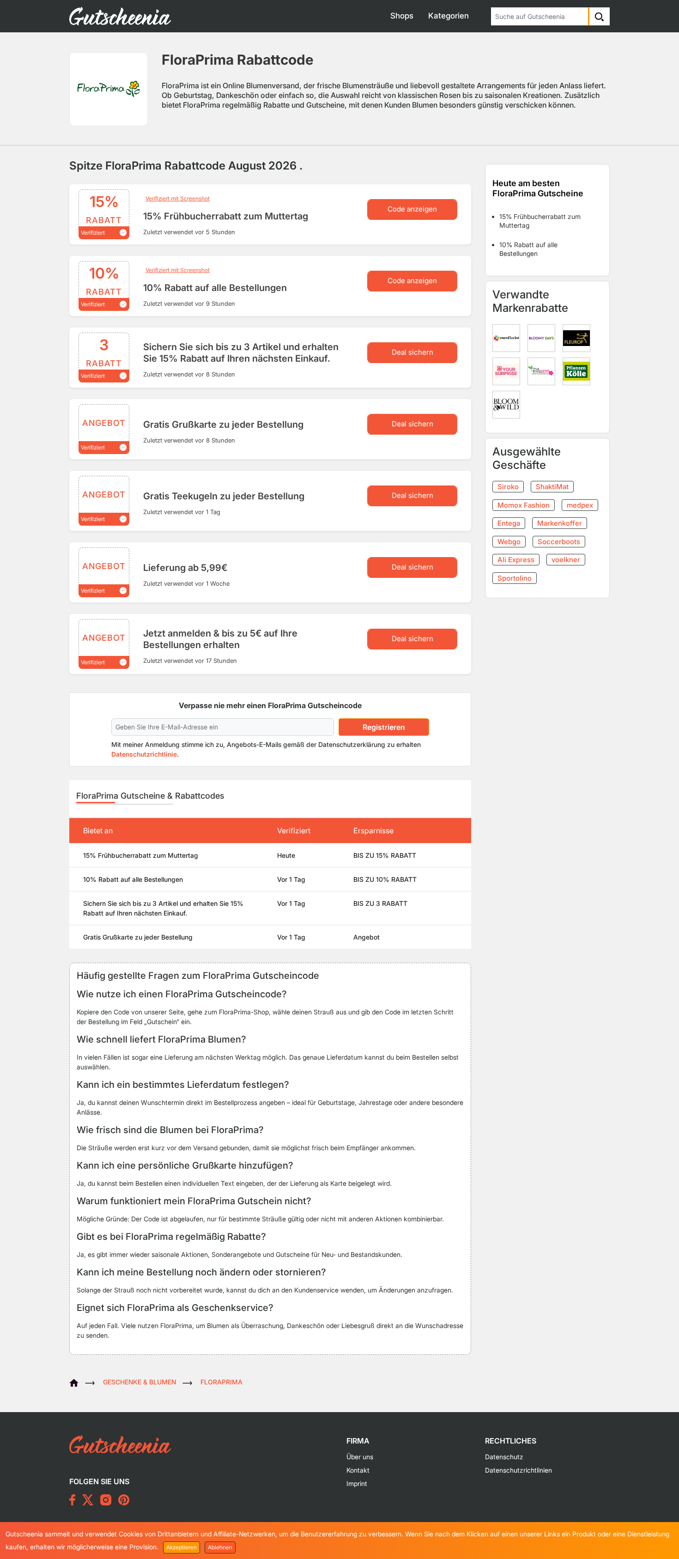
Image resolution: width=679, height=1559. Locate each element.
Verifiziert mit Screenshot (178, 198)
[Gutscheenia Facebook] (72, 1499)
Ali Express (515, 559)
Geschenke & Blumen (139, 1382)
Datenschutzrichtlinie (144, 754)
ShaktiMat (552, 486)
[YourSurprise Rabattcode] (508, 370)
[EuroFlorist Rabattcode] (508, 337)
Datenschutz (504, 1457)
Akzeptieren (181, 1547)
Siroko (508, 486)
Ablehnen (220, 1547)
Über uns (359, 1457)
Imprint (356, 1483)
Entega (508, 523)
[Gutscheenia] (77, 1382)
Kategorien (448, 15)
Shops (401, 15)
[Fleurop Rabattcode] (578, 337)
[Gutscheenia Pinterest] (123, 1499)
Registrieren (384, 727)
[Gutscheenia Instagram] (105, 1499)
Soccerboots (559, 541)
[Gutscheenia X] (87, 1499)
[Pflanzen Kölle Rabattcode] (578, 370)
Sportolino (514, 578)
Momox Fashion (523, 505)
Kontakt (358, 1470)
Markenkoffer (559, 523)
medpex (580, 505)
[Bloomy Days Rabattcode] (543, 337)
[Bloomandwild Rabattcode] (508, 403)
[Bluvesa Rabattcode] (543, 370)
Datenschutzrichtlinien (518, 1470)
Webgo (509, 541)
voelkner (566, 559)
